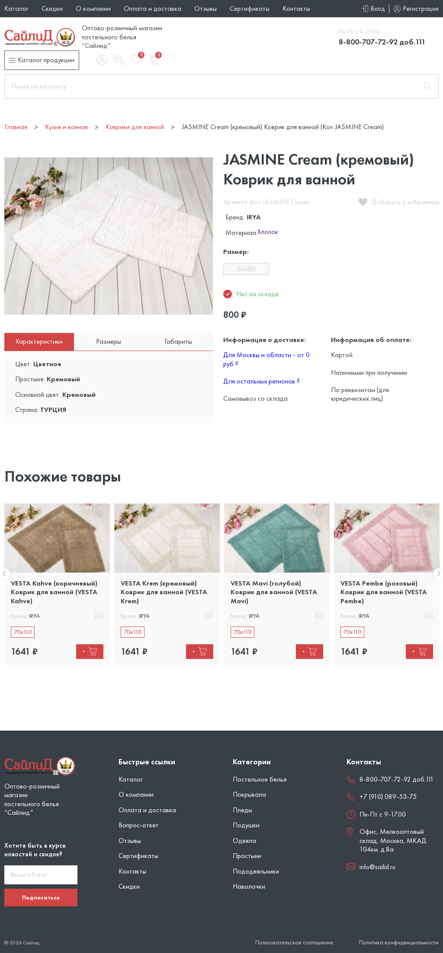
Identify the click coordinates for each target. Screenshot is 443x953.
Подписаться (41, 897)
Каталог (16, 8)
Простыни (247, 855)
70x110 (23, 632)
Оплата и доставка (152, 8)
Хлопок (267, 232)
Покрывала (249, 794)
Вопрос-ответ (139, 825)
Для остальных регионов (261, 381)
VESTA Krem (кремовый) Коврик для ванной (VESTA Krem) (164, 592)
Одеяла (244, 840)
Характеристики (39, 341)
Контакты (296, 8)
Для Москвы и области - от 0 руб (266, 359)
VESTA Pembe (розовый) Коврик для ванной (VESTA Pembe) (383, 592)
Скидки (52, 8)
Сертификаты (250, 8)
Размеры (108, 341)
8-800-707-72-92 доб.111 (382, 42)
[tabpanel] (57, 584)
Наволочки (249, 886)
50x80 (246, 268)
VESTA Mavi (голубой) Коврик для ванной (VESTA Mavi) (274, 592)
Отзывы (205, 8)
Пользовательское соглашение (294, 942)
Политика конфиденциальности (399, 942)
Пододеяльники (256, 871)
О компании (93, 8)
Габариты (178, 341)
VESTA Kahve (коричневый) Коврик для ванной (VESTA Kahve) (54, 592)
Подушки (246, 825)
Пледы (242, 809)
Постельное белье (260, 779)
